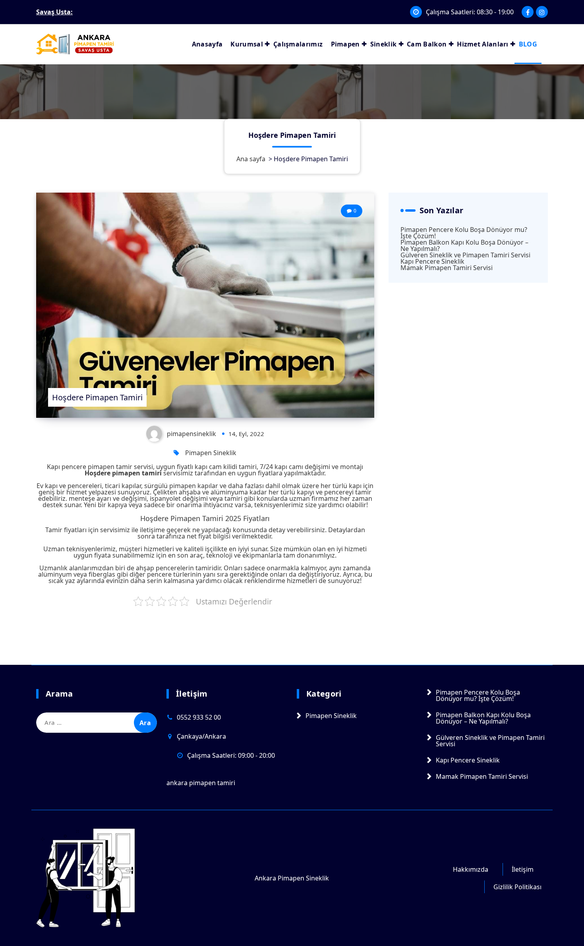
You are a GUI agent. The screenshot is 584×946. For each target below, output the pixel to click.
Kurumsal (246, 44)
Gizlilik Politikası (517, 886)
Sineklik (383, 44)
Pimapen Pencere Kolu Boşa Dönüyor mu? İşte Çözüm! (463, 232)
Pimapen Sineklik (210, 452)
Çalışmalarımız (298, 44)
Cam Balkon (427, 44)
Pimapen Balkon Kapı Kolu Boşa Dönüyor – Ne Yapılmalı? (464, 245)
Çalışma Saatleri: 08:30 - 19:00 (470, 12)
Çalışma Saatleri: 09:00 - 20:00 (231, 755)
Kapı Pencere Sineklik (432, 261)
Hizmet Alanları (483, 44)
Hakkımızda (470, 869)
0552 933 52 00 (199, 717)
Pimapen (345, 44)
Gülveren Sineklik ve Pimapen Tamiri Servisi (465, 255)
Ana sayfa (250, 158)
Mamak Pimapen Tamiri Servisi (446, 267)
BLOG (528, 44)
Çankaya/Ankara (201, 736)
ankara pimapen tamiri (200, 782)
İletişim (523, 869)
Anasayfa (207, 44)
